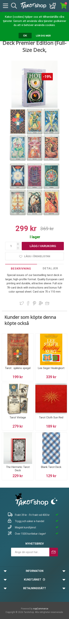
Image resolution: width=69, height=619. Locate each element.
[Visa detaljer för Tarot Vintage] (18, 399)
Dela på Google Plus (41, 303)
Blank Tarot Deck (51, 467)
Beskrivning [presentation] (21, 268)
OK (25, 35)
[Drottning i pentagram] (34, 214)
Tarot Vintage (18, 417)
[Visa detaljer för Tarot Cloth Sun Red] (51, 399)
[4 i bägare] (18, 214)
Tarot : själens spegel (18, 368)
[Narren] (34, 133)
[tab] (21, 268)
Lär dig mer (43, 35)
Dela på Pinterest (34, 303)
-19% (47, 76)
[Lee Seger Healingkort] (51, 349)
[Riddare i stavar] (51, 214)
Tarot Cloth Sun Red (51, 417)
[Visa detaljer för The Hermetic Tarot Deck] (18, 448)
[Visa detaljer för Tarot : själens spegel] (18, 349)
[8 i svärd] (34, 188)
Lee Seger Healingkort (51, 368)
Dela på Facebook (28, 303)
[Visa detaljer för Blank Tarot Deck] (51, 448)
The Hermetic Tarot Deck (18, 468)
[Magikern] (51, 133)
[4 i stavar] (51, 188)
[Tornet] (51, 160)
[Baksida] (18, 133)
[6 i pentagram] (18, 188)
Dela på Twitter (22, 303)
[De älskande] (34, 160)
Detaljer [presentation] (50, 268)
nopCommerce (40, 608)
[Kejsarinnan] (18, 160)
